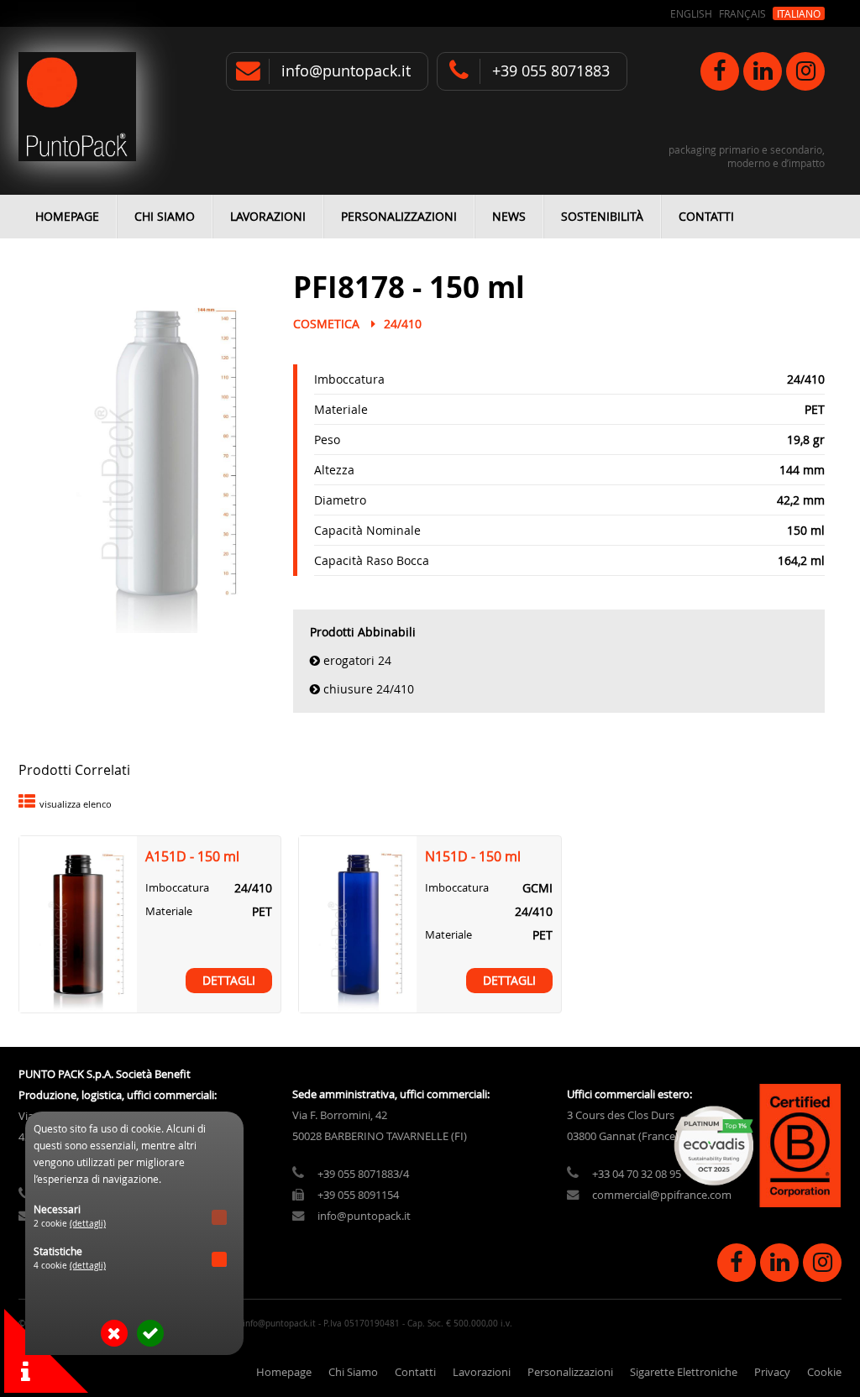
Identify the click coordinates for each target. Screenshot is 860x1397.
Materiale (341, 409)
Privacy (772, 1372)
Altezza (334, 470)
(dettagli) (88, 1223)
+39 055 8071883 (551, 71)
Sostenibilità (602, 216)
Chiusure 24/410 (368, 689)
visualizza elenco (75, 804)
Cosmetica (326, 324)
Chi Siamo (164, 216)
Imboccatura (349, 379)
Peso (327, 439)
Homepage (67, 216)
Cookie (824, 1372)
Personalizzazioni (399, 216)
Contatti (706, 216)
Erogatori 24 (357, 660)
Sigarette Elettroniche (683, 1372)
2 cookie (70, 1223)
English (691, 13)
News (509, 216)
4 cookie (70, 1265)
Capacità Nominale (367, 530)
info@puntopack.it (346, 71)
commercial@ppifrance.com (662, 1195)
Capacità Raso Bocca (371, 560)
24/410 (403, 324)
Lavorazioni (268, 216)
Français (742, 13)
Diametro (340, 500)
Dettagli (228, 980)
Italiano (799, 13)
